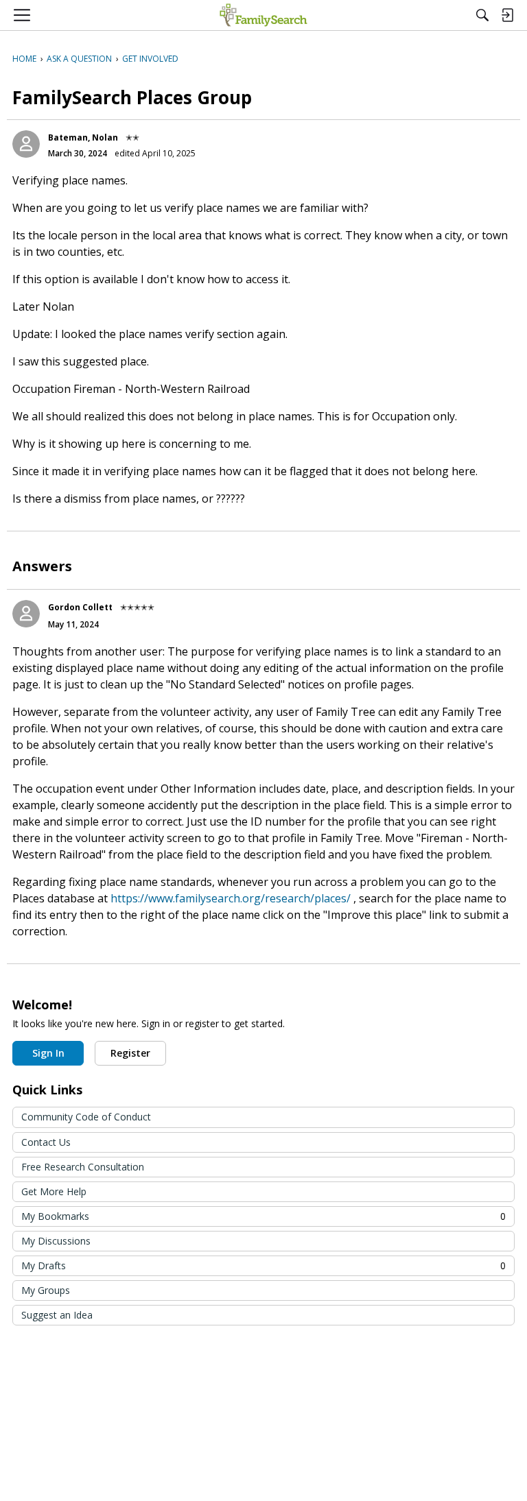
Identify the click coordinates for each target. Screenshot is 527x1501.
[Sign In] (507, 15)
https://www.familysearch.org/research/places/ (230, 898)
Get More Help (53, 1191)
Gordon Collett (80, 607)
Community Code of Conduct (86, 1116)
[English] (263, 15)
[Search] (482, 15)
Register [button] (130, 1052)
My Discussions (56, 1240)
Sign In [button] (48, 1052)
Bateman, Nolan (83, 137)
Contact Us (46, 1142)
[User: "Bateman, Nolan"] (26, 144)
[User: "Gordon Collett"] (26, 613)
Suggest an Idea (57, 1314)
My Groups (45, 1290)
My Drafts (263, 1265)
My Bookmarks (263, 1216)
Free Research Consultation (82, 1166)
